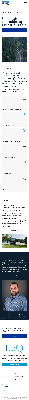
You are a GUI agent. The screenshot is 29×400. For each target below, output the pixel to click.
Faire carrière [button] (14, 336)
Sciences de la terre (18, 374)
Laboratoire (17, 379)
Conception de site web (12, 398)
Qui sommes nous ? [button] (14, 230)
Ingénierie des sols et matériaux (20, 373)
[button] (25, 3)
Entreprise (4, 373)
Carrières (3, 376)
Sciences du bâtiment (19, 377)
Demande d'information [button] (14, 364)
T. (5, 386)
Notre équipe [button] (14, 275)
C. (6, 387)
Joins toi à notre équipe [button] (14, 30)
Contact (3, 377)
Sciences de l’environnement (20, 376)
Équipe (3, 374)
